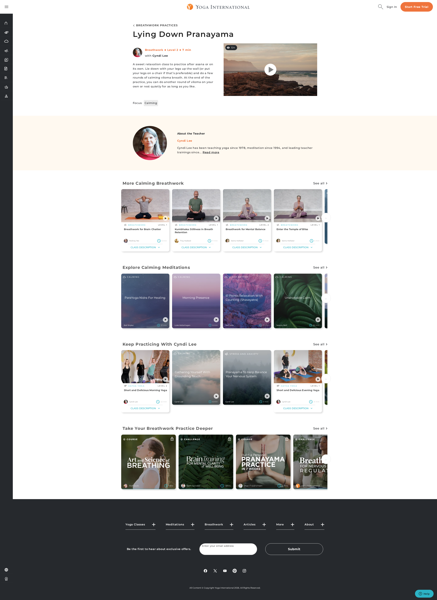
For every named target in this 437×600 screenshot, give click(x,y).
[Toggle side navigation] (6, 6)
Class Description (143, 247)
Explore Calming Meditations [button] (156, 267)
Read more (211, 152)
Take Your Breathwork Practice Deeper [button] (168, 428)
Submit (294, 549)
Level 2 (172, 50)
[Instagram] (244, 570)
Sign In (392, 7)
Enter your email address (218, 546)
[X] (215, 570)
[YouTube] (225, 570)
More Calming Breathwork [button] (153, 183)
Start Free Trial (416, 7)
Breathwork (154, 50)
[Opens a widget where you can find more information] (424, 594)
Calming (151, 103)
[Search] (380, 6)
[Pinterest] (234, 570)
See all (318, 183)
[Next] (326, 217)
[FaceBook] (205, 570)
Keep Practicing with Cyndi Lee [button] (160, 344)
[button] (165, 218)
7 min (186, 50)
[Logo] (218, 7)
